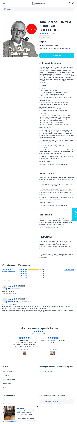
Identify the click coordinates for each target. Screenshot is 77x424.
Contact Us (6, 375)
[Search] (4, 9)
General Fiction (45, 37)
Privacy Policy (7, 383)
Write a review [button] (69, 270)
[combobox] (38, 9)
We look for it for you (45, 371)
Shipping (42, 45)
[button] (73, 3)
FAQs (4, 400)
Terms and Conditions (9, 379)
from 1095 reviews (38, 333)
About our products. (9, 371)
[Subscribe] (71, 401)
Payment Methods (8, 404)
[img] (13, 286)
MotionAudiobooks (12, 421)
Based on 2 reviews (8, 271)
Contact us (6, 388)
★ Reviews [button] (76, 214)
